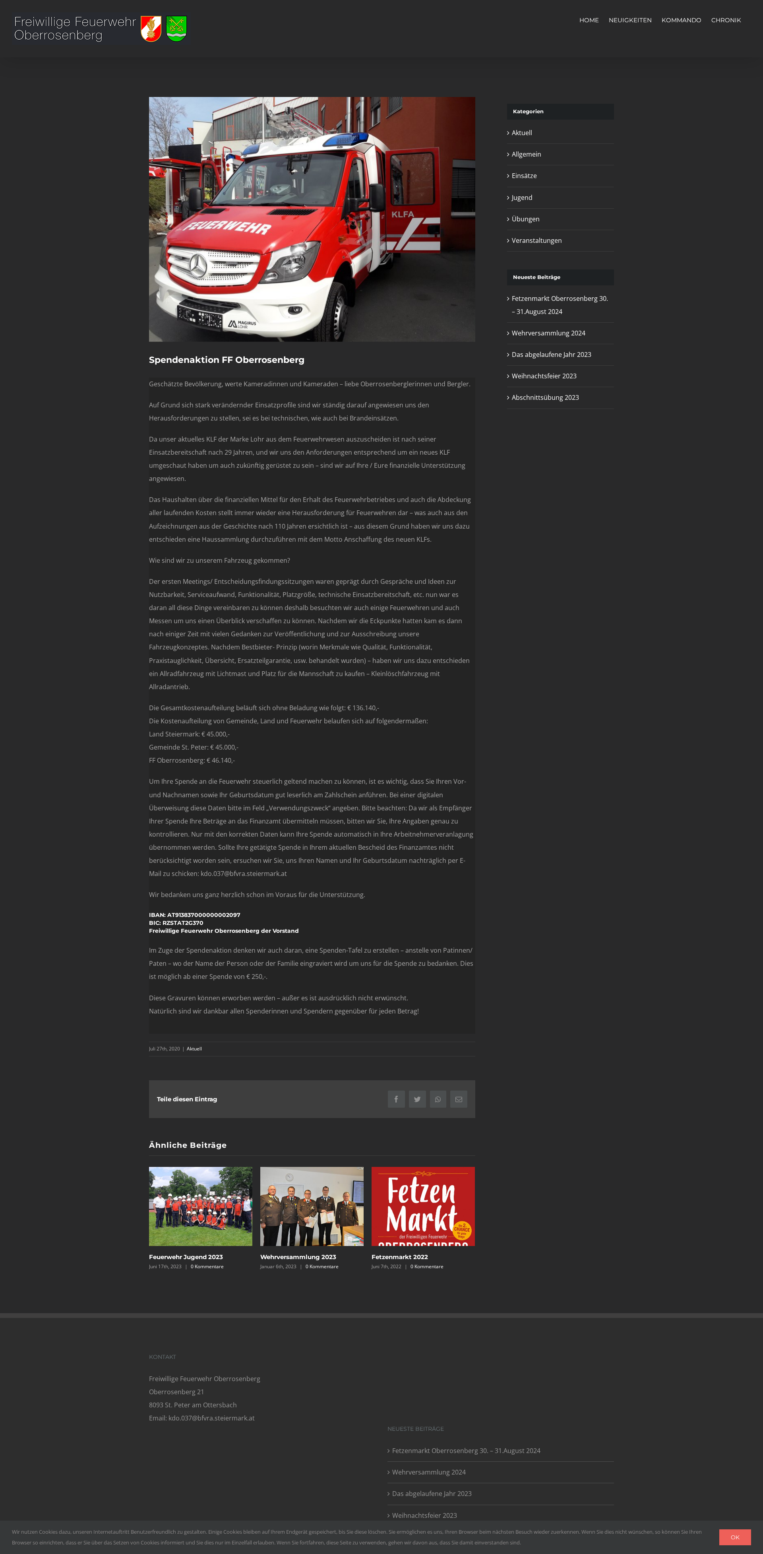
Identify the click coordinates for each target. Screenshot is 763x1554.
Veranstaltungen (537, 240)
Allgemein (526, 154)
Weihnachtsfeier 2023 (544, 376)
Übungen (526, 219)
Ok (735, 1537)
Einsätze (524, 175)
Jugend (522, 197)
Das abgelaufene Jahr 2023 (551, 354)
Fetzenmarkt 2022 (400, 1257)
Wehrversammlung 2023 (298, 1257)
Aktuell (194, 1048)
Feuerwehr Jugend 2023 (186, 1257)
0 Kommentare (207, 1266)
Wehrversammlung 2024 (548, 333)
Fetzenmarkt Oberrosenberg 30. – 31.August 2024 (466, 1450)
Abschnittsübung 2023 (545, 397)
